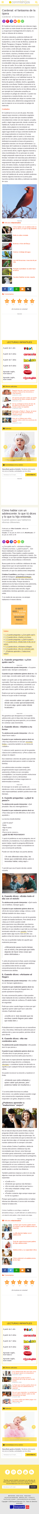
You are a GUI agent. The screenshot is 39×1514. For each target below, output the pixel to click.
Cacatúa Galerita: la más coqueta (24, 277)
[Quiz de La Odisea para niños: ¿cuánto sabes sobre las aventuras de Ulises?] (6, 420)
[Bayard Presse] (17, 1507)
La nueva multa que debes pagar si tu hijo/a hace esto (24, 1400)
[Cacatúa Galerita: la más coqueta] (7, 280)
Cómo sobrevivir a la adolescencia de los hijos (24, 1259)
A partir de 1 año (9, 348)
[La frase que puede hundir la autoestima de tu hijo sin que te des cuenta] (6, 1379)
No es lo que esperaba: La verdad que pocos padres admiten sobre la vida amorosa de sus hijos (24, 1393)
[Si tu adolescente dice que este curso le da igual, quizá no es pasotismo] (6, 1373)
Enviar (33, 1487)
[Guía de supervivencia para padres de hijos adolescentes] (7, 1244)
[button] (5, 447)
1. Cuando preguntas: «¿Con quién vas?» (20, 635)
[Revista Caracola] (30, 354)
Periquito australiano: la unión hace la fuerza (24, 269)
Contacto (31, 1497)
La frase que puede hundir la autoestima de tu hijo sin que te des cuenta (23, 1379)
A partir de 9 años (9, 366)
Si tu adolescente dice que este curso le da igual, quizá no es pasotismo (24, 1372)
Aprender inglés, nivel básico (9, 372)
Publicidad (27, 1495)
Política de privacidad (11, 1497)
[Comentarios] (28, 289)
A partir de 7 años (9, 360)
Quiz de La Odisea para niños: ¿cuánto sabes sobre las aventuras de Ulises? (24, 420)
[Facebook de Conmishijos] (11, 21)
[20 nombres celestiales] (19, 446)
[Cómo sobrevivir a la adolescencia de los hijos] (7, 1261)
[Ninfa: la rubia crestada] (7, 238)
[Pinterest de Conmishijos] (7, 21)
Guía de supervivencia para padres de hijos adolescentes (24, 1242)
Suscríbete (30, 474)
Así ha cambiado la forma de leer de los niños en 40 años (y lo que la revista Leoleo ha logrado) (23, 405)
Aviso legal (19, 1495)
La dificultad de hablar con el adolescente (22, 1234)
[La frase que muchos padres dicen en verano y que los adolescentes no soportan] (7, 1227)
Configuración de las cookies (26, 1499)
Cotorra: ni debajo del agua (21, 252)
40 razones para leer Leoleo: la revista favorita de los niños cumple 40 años (24, 398)
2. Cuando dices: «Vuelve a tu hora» (18, 637)
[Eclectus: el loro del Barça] (7, 246)
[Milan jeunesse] (27, 1507)
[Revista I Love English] (30, 378)
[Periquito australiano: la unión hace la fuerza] (7, 271)
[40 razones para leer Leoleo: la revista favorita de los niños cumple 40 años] (6, 399)
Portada (12, 1495)
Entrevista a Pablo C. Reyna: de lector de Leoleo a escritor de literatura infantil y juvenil (24, 412)
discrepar (5, 1064)
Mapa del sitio (23, 1497)
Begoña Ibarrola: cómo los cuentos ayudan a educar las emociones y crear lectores (23, 392)
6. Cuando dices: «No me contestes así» (20, 649)
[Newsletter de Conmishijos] (19, 21)
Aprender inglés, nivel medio (9, 378)
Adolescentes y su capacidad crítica (25, 1250)
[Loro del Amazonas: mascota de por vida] (7, 263)
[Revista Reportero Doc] (30, 366)
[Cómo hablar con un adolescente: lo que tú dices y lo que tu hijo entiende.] (7, 229)
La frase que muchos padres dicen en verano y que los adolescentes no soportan (25, 1226)
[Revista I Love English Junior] (30, 372)
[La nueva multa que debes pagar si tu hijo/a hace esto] (6, 1401)
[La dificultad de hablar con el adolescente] (7, 1236)
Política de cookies (10, 1499)
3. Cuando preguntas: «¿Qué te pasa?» (20, 639)
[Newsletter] (22, 289)
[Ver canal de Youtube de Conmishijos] (15, 21)
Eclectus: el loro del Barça (21, 243)
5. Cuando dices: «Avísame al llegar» (19, 646)
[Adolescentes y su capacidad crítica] (7, 1252)
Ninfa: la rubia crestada (20, 235)
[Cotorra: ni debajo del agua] (7, 255)
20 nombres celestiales (19, 459)
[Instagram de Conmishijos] (4, 21)
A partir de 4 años (9, 354)
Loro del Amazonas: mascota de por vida (25, 261)
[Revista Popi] (30, 349)
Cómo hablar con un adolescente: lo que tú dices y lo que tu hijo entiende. (25, 227)
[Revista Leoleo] (30, 360)
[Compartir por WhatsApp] (22, 21)
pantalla (23, 931)
